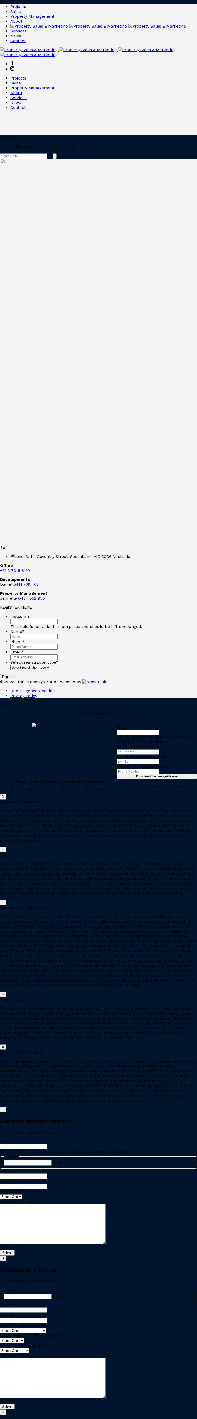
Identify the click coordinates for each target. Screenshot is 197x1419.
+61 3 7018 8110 (15, 570)
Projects (18, 6)
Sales (15, 11)
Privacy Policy (23, 695)
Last (57, 1162)
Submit (7, 1253)
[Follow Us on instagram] (4, 547)
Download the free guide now (157, 776)
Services (18, 31)
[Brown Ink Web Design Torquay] (94, 681)
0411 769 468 (26, 584)
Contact (18, 40)
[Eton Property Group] (98, 26)
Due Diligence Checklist (33, 690)
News (15, 35)
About (16, 21)
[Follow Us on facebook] (1, 547)
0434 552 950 (31, 598)
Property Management (32, 16)
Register (8, 677)
